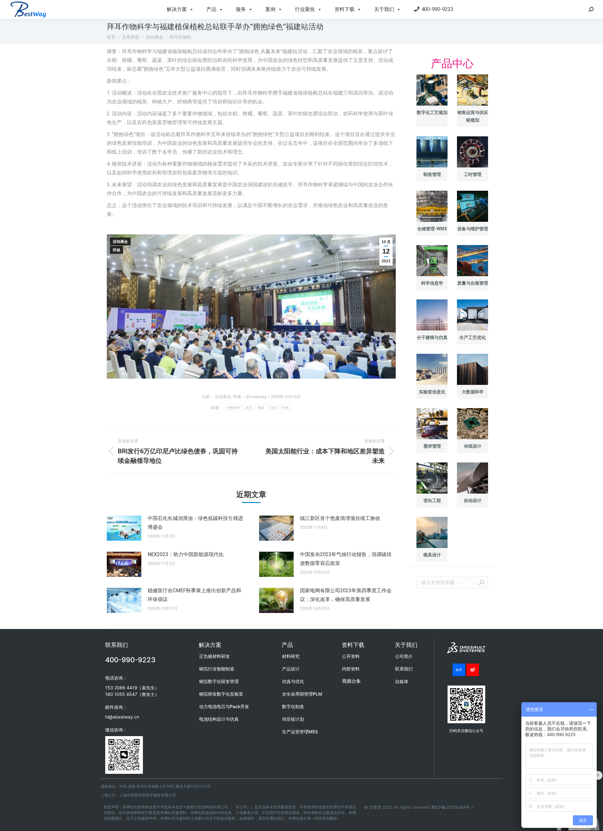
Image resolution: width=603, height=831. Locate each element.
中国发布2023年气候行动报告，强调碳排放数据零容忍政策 (346, 558)
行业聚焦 (305, 9)
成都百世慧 (415, 814)
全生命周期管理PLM (302, 694)
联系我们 (404, 668)
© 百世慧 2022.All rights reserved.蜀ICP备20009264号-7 (419, 807)
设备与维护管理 (472, 228)
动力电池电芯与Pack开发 (224, 706)
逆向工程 (432, 500)
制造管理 (432, 174)
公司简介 (404, 656)
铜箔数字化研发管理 (219, 681)
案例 (270, 9)
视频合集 (351, 681)
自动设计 (472, 500)
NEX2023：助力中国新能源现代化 (186, 554)
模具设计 (432, 554)
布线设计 (472, 446)
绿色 (285, 407)
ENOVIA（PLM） (444, 814)
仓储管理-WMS (432, 228)
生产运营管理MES (300, 731)
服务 (241, 9)
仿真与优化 (293, 681)
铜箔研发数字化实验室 (221, 694)
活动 (273, 407)
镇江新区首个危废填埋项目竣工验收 (340, 518)
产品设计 (291, 668)
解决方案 (177, 9)
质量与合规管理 (472, 283)
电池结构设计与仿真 (219, 719)
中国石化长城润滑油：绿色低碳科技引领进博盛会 (195, 522)
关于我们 (384, 9)
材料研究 (291, 656)
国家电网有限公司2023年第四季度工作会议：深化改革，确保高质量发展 (346, 595)
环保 (116, 250)
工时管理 (472, 174)
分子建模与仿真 (432, 337)
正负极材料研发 (214, 656)
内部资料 (351, 668)
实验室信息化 (432, 391)
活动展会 (120, 241)
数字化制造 (293, 706)
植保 (261, 407)
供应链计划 (293, 719)
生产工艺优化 (472, 337)
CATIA (429, 814)
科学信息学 (432, 283)
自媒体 (401, 681)
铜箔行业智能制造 (216, 668)
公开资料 (351, 656)
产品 (211, 9)
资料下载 (344, 9)
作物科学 (233, 407)
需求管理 (432, 446)
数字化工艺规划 (432, 112)
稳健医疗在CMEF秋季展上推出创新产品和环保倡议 (194, 595)
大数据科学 (473, 391)
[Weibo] (472, 670)
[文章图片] (124, 528)
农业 (249, 407)
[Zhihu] (459, 670)
